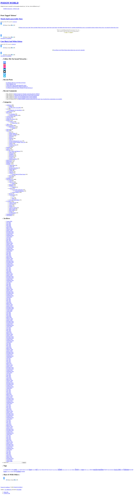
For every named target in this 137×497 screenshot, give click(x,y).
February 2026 (9, 229)
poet (132, 469)
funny (30, 469)
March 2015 (9, 394)
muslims (101, 469)
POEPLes (8, 162)
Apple (10, 180)
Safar (10, 139)
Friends (10, 206)
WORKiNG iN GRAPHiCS (15, 110)
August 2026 (9, 221)
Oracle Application (110, 469)
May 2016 (8, 376)
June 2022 (8, 284)
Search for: (5, 462)
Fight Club (11, 152)
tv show (11, 471)
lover (80, 469)
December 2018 (9, 336)
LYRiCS (11, 173)
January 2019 (9, 335)
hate (40, 469)
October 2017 (9, 354)
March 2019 (9, 333)
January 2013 (9, 427)
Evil (26, 469)
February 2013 (9, 426)
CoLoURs (8, 117)
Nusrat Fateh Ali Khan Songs (18, 174)
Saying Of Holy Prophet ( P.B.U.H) (17, 142)
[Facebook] (69, 62)
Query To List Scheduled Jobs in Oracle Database (25, 96)
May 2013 (8, 422)
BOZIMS (19, 489)
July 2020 (8, 312)
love (77, 469)
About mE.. (6, 492)
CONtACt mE (6, 493)
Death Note (14, 123)
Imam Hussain (55, 469)
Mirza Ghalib (12, 209)
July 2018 (8, 343)
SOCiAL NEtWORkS (14, 200)
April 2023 (8, 271)
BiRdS (10, 106)
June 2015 (8, 390)
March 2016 (9, 379)
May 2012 (8, 438)
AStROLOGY (9, 111)
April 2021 (8, 302)
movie (91, 469)
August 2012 (9, 434)
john (68, 469)
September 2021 (10, 295)
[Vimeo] (69, 76)
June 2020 (8, 313)
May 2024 (8, 254)
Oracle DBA (117, 469)
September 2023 (10, 265)
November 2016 (10, 368)
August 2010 (9, 460)
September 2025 (10, 235)
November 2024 (10, 247)
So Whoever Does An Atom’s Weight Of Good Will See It (19, 87)
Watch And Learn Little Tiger (12, 19)
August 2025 (9, 236)
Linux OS (11, 182)
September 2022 (10, 280)
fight (28, 469)
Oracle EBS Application (17, 189)
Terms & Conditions (5, 487)
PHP (13, 198)
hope (48, 469)
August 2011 (9, 449)
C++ (13, 197)
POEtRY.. (8, 164)
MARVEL (11, 155)
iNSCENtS (8, 129)
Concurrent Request (19, 191)
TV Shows (8, 201)
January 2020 (9, 320)
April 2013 (8, 424)
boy (10, 469)
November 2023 (10, 262)
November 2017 (10, 353)
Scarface (11, 157)
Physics (11, 193)
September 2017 (10, 356)
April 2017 (8, 362)
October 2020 (9, 309)
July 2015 (8, 389)
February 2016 (9, 380)
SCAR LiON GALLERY (15, 107)
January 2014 (9, 412)
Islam (7, 130)
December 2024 (9, 245)
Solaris (13, 183)
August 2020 (9, 311)
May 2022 (8, 285)
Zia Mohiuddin (12, 212)
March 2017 (9, 363)
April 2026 (8, 226)
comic (15, 469)
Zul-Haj (11, 146)
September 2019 (10, 325)
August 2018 (9, 342)
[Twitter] (69, 74)
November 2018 (10, 338)
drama (23, 469)
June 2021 (8, 299)
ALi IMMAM (7, 489)
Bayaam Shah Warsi (13, 168)
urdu (15, 471)
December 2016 (9, 367)
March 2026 (9, 227)
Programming (12, 194)
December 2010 (9, 458)
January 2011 (9, 457)
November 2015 (10, 384)
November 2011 (10, 445)
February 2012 (9, 442)
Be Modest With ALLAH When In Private (15, 82)
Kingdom (8, 147)
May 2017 (8, 361)
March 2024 (9, 257)
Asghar (10, 166)
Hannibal (11, 153)
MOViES (8, 150)
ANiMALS (15, 21)
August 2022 (9, 281)
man (82, 469)
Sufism (10, 143)
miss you (87, 469)
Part (130, 469)
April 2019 (8, 331)
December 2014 (9, 398)
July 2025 (8, 238)
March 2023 (9, 272)
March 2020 (9, 317)
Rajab (10, 137)
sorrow (8, 471)
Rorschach (11, 156)
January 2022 (9, 290)
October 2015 (9, 385)
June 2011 (8, 452)
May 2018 (8, 345)
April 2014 (8, 408)
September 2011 (10, 448)
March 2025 (9, 241)
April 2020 (8, 316)
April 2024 (8, 256)
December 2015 (9, 383)
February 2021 (9, 304)
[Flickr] (69, 67)
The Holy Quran (13, 144)
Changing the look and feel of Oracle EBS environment (26, 95)
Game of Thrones (13, 207)
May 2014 (8, 407)
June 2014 (8, 406)
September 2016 (10, 371)
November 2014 (10, 399)
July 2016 (8, 374)
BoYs (7, 112)
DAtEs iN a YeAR (10, 119)
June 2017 (8, 359)
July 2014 (8, 404)
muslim (95, 469)
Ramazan (11, 138)
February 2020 (9, 318)
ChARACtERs (9, 116)
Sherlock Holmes (13, 159)
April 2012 (8, 439)
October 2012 (9, 431)
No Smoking (12, 114)
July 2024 (8, 252)
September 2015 (10, 386)
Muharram (11, 135)
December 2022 (9, 276)
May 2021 (8, 300)
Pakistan (126, 469)
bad (4, 469)
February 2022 (9, 289)
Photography (9, 161)
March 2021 (9, 303)
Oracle (10, 188)
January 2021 (9, 306)
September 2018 (10, 340)
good (39, 469)
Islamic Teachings (13, 134)
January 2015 (9, 397)
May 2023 (8, 270)
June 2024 (8, 253)
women (23, 471)
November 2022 (10, 277)
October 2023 (9, 263)
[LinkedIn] (69, 69)
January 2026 (9, 230)
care (12, 469)
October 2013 (9, 416)
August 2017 (9, 357)
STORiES (8, 178)
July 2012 (8, 435)
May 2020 (8, 315)
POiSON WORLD (9, 2)
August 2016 (9, 372)
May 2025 (8, 240)
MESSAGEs (12, 126)
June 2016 (8, 375)
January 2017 (9, 366)
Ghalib (10, 170)
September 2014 (10, 402)
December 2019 (9, 321)
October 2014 (9, 401)
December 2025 (9, 231)
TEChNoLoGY (9, 179)
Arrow (10, 205)
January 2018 (9, 350)
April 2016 (8, 377)
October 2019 (9, 324)
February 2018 (9, 349)
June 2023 (8, 268)
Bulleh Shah (12, 169)
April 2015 (8, 393)
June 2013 (8, 421)
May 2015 (8, 392)
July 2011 (8, 451)
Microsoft (11, 184)
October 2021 (9, 294)
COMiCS (11, 121)
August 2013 (9, 418)
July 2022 (8, 283)
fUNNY (8, 120)
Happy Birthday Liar (11, 84)
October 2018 (9, 339)
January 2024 (9, 259)
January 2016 (9, 381)
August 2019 (9, 326)
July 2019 (8, 327)
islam (60, 469)
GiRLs (7, 124)
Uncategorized (9, 214)
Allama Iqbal (12, 165)
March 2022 (9, 288)
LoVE (7, 148)
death (21, 469)
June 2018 (8, 344)
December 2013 (9, 413)
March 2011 (9, 456)
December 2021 (9, 291)
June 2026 (8, 224)
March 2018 (9, 348)
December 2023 (9, 261)
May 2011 (8, 453)
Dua (10, 132)
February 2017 (9, 365)
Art (7, 109)
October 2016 (9, 370)
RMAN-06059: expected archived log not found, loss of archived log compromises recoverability (40, 99)
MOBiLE (11, 185)
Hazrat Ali (44, 469)
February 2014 (9, 411)
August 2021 (9, 297)
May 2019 (8, 330)
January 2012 (9, 443)
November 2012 (10, 430)
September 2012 (10, 433)
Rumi (10, 176)
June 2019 (8, 329)
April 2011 (8, 454)
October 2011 (9, 447)
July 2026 (8, 222)
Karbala (73, 469)
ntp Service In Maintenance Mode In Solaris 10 (17, 86)
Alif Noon (11, 203)
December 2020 (9, 307)
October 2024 (9, 248)
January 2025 (9, 244)
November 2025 (10, 233)
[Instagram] (69, 65)
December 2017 (9, 352)
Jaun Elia (11, 171)
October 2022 (9, 279)
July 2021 (8, 298)
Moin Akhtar (12, 210)
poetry (5, 471)
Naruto (10, 211)
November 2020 (10, 308)
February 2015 (9, 395)
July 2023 (8, 267)
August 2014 (9, 403)
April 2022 (8, 286)
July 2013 (8, 420)
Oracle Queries (15, 192)
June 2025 (8, 239)
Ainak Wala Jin (12, 202)
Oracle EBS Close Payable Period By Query (16, 85)
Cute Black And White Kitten (11, 41)
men (85, 469)
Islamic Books (12, 133)
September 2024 (10, 249)
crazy (18, 469)
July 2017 (8, 358)
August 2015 (9, 388)
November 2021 (10, 293)
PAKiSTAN (9, 160)
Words (13, 128)
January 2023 (9, 275)
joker (70, 469)
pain (122, 469)
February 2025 (9, 243)
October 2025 (9, 234)
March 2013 (9, 425)
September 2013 (10, 417)
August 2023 (9, 266)
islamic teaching (65, 469)
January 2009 (9, 461)
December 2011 (9, 444)
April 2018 (8, 347)
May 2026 (8, 225)
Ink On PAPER (9, 125)
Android (14, 187)
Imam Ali (51, 469)
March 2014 (9, 409)
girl (36, 469)
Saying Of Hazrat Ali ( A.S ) (15, 141)
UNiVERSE (9, 215)
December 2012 (9, 429)
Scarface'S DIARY (13, 115)
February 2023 (9, 274)
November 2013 (10, 415)
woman (18, 471)
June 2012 (8, 436)
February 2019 (9, 334)
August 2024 (9, 250)
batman (7, 469)
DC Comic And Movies (14, 151)
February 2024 (9, 258)
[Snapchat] (69, 71)
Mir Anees (11, 175)
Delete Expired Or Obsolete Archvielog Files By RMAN (27, 93)
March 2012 (9, 440)
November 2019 (10, 322)
